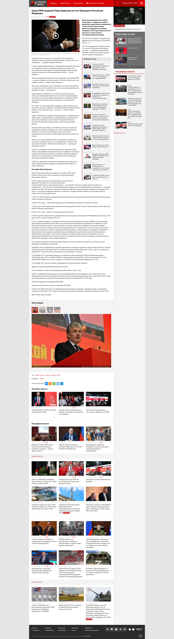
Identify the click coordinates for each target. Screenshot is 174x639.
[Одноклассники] (50, 383)
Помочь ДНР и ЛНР (129, 3)
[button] (43, 310)
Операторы (48, 628)
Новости (53, 3)
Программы (78, 3)
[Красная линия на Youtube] (120, 629)
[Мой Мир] (61, 383)
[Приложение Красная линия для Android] (130, 629)
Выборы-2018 (55, 375)
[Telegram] (57, 383)
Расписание (61, 628)
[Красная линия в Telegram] (111, 629)
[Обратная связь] (117, 3)
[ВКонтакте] (46, 383)
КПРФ (37, 375)
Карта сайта (87, 636)
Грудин (42, 375)
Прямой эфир (62, 630)
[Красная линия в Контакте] (107, 629)
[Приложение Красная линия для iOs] (133, 629)
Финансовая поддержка (91, 630)
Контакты (34, 628)
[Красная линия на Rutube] (124, 629)
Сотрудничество (49, 630)
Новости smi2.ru (37, 456)
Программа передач (96, 3)
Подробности (65, 3)
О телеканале (35, 630)
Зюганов (48, 375)
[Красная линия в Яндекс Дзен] (116, 629)
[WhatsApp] (54, 383)
